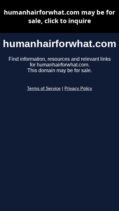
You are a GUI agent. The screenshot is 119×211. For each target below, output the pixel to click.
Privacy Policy (78, 88)
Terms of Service (44, 88)
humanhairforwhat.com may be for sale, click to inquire (59, 16)
